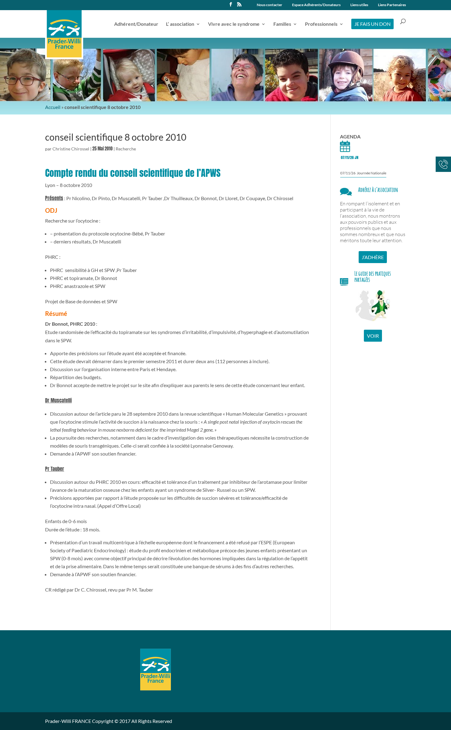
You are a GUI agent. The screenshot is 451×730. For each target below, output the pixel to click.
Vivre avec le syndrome (234, 24)
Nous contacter (269, 5)
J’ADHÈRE (373, 257)
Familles (282, 24)
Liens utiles (359, 5)
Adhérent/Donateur (136, 24)
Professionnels (321, 24)
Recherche (126, 148)
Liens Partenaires (392, 5)
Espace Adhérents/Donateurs (316, 5)
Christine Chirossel (70, 148)
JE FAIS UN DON (372, 24)
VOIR (373, 336)
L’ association (180, 24)
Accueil (52, 107)
